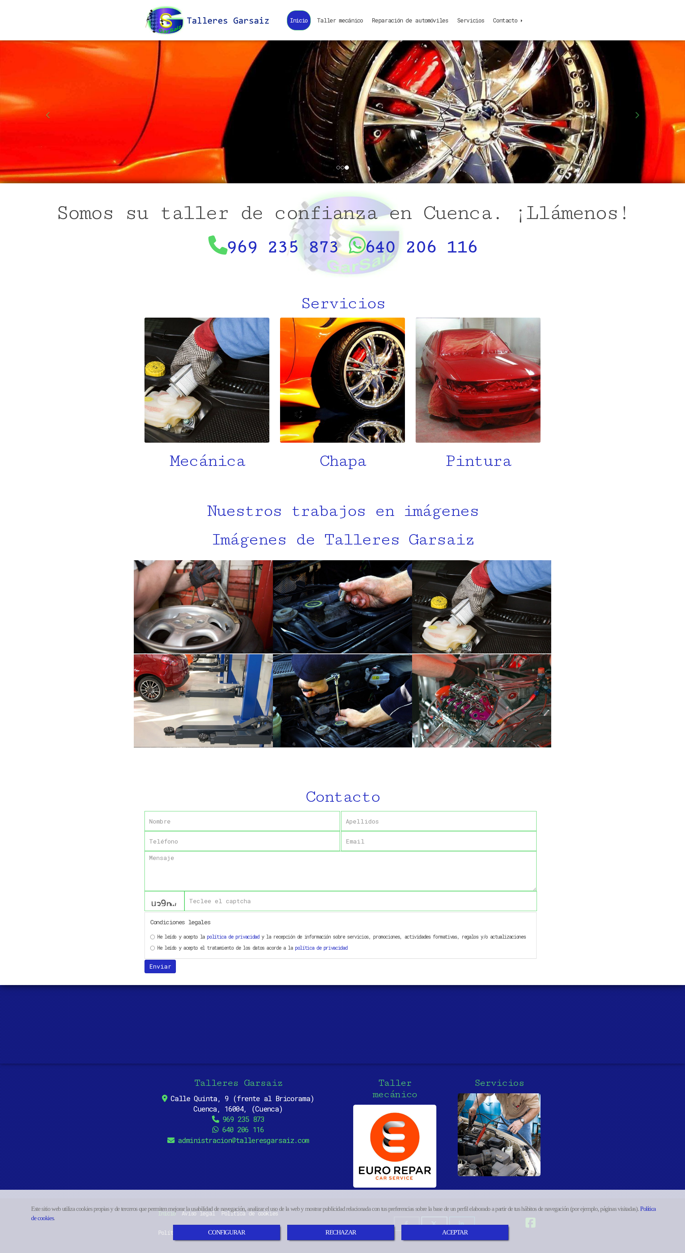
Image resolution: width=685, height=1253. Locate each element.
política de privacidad (233, 936)
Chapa (342, 461)
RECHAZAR (340, 1232)
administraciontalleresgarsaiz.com (243, 1140)
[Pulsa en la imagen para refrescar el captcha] (164, 901)
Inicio (299, 20)
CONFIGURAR (226, 1232)
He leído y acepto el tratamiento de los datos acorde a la (252, 947)
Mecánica (207, 461)
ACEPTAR (454, 1232)
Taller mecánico (340, 20)
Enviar (160, 966)
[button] (51, 111)
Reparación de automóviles (410, 20)
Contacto (506, 20)
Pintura (478, 461)
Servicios (470, 20)
